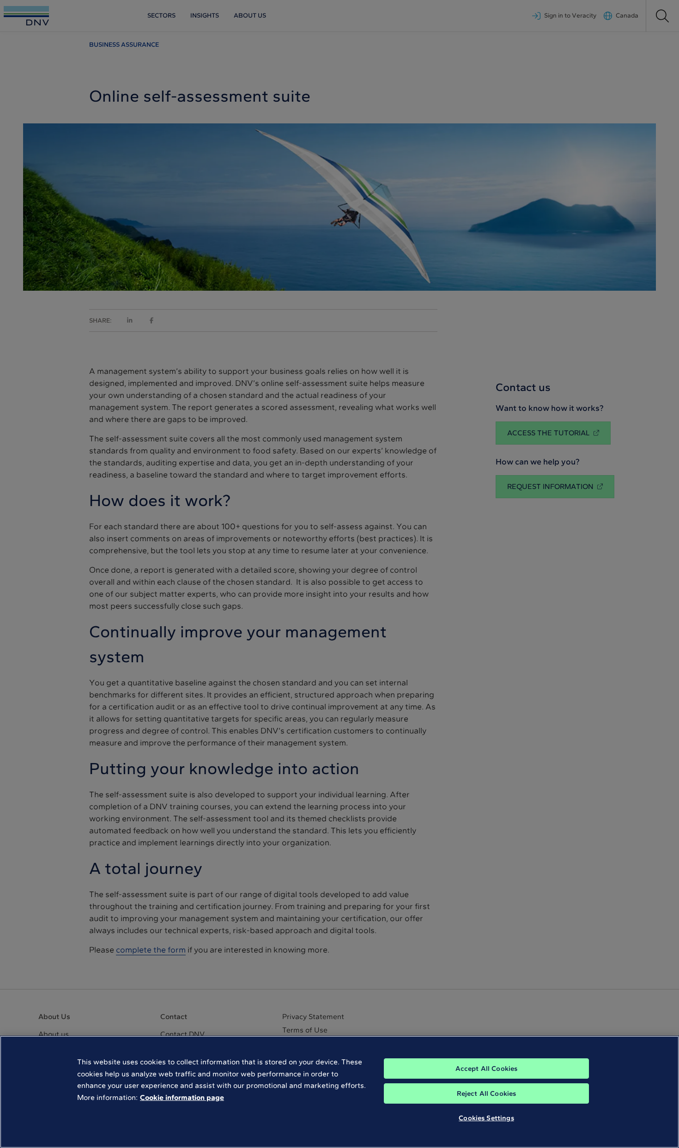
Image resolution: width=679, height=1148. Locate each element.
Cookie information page (182, 1097)
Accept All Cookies (486, 1068)
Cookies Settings (486, 1118)
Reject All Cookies (486, 1093)
